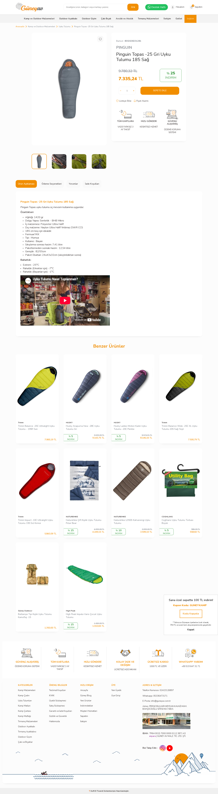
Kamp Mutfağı (24, 716)
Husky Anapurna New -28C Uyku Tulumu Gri (83, 428)
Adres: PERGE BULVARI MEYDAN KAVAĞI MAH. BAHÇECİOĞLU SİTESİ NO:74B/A (165, 707)
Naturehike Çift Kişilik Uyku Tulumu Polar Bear (83, 522)
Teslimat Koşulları (57, 690)
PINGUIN (124, 47)
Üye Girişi (115, 695)
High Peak (70, 610)
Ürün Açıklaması (26, 183)
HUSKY (69, 422)
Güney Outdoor (25, 610)
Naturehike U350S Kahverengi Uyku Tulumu (132, 522)
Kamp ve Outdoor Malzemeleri (39, 18)
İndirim (190, 18)
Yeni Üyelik (116, 690)
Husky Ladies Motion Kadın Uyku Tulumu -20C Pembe (130, 428)
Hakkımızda (54, 721)
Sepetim (84, 716)
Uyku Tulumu (64, 26)
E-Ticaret (99, 791)
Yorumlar (73, 183)
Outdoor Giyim (89, 18)
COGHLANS (167, 516)
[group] (69, 89)
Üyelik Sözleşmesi (57, 700)
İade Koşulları (92, 183)
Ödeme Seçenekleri (52, 183)
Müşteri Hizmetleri (88, 711)
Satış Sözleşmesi (57, 706)
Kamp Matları (24, 706)
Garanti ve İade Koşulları (60, 711)
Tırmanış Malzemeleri (148, 18)
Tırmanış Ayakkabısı (27, 731)
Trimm (20, 422)
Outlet (179, 18)
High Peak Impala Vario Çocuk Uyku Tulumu (84, 616)
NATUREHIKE (72, 516)
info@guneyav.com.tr (161, 701)
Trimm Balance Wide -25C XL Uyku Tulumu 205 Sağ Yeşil (179, 428)
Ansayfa (84, 690)
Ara (133, 7)
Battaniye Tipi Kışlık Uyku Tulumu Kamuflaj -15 (35, 616)
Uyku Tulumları (25, 700)
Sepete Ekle (160, 90)
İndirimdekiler (86, 706)
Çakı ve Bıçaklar (25, 742)
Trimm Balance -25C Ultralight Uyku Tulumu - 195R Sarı (36, 428)
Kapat (191, 630)
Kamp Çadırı (24, 695)
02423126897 (167, 690)
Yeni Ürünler (85, 700)
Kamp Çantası (24, 711)
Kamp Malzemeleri (26, 690)
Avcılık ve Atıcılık (124, 18)
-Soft (92, 791)
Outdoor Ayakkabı (68, 18)
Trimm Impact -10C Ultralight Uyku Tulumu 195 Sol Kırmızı (35, 522)
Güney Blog (85, 695)
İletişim (167, 18)
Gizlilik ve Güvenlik (58, 716)
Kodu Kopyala (191, 614)
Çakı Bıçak (106, 18)
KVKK (51, 695)
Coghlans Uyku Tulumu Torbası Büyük (177, 522)
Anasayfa (20, 26)
